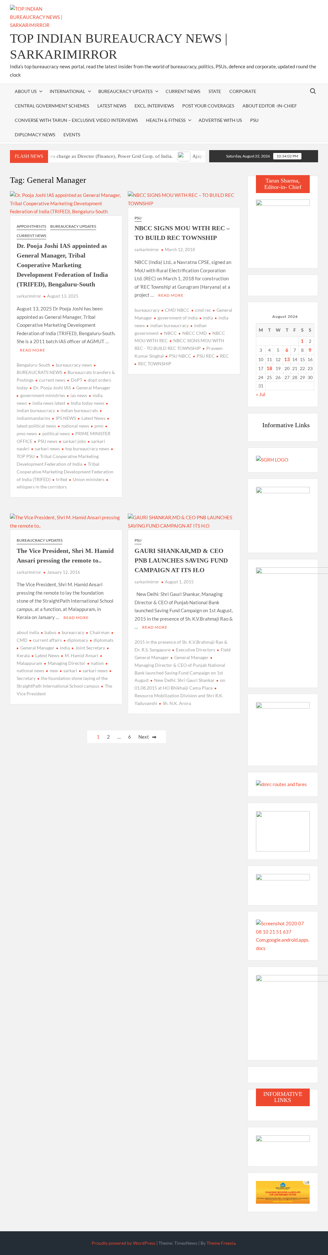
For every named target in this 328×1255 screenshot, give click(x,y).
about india (28, 632)
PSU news (47, 441)
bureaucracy (147, 310)
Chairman (100, 632)
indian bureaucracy (169, 325)
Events (71, 134)
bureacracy (73, 632)
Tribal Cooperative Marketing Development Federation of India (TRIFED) (65, 471)
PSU (254, 120)
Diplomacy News (35, 134)
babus (50, 632)
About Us (26, 91)
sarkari (70, 670)
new (54, 670)
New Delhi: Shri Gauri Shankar (184, 680)
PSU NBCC (180, 356)
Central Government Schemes (52, 105)
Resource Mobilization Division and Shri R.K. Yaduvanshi (179, 699)
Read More (32, 350)
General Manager (93, 387)
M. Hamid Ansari (81, 655)
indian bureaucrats (79, 410)
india (208, 317)
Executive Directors (195, 649)
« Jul (260, 394)
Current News (183, 91)
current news (52, 380)
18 (269, 368)
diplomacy (77, 640)
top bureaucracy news (87, 448)
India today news (87, 403)
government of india (178, 317)
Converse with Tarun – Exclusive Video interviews (76, 120)
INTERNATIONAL (67, 91)
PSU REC (206, 356)
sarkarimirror (29, 296)
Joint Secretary (90, 647)
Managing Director (67, 663)
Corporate (242, 91)
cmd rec (203, 310)
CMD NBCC (177, 310)
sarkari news (47, 448)
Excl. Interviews (154, 105)
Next (143, 737)
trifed (61, 479)
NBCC (170, 333)
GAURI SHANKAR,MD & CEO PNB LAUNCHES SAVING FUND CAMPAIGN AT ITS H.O (181, 560)
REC (224, 356)
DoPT (76, 380)
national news (75, 425)
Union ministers (88, 479)
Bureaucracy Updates (125, 91)
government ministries (42, 395)
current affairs (47, 640)
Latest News (111, 105)
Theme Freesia (221, 1243)
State (215, 91)
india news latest (48, 403)
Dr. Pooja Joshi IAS (52, 387)
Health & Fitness (165, 120)
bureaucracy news (74, 365)
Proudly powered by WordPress (123, 1243)
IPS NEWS (66, 418)
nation (97, 663)
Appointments (31, 226)
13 (287, 359)
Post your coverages (208, 105)
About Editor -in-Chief (269, 105)
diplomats (103, 640)
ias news (78, 395)
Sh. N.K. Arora (177, 703)
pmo (98, 425)
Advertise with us (220, 120)
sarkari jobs (74, 441)
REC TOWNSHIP (154, 363)
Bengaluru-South (33, 365)
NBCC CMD (194, 333)
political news (56, 433)
